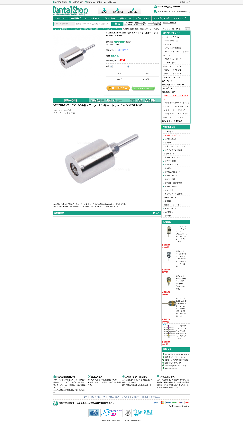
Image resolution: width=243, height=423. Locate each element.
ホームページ (61, 18)
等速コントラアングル (172, 70)
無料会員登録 (118, 12)
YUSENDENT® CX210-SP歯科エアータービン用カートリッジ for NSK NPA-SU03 (87, 206)
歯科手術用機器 (171, 161)
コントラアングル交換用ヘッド (176, 106)
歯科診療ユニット (171, 165)
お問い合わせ (133, 12)
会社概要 (144, 397)
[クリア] (156, 213)
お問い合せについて (97, 397)
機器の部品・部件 (86, 29)
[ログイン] (105, 9)
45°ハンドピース (170, 55)
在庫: (108, 56)
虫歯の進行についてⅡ (173, 363)
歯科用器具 (169, 212)
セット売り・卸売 (161, 18)
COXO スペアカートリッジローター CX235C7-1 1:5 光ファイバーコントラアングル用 (181, 233)
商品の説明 (70, 100)
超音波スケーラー (169, 23)
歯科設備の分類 (171, 368)
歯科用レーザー (170, 197)
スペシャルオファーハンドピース (177, 52)
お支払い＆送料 (142, 18)
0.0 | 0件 (129, 42)
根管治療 (168, 143)
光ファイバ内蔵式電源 (172, 48)
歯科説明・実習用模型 (173, 183)
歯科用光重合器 (171, 139)
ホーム (56, 29)
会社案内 (95, 18)
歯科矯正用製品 (171, 187)
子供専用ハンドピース (172, 59)
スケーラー (169, 132)
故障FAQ (135, 397)
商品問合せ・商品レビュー (106, 100)
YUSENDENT (123, 50)
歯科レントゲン (171, 176)
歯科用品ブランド (79, 18)
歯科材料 (168, 216)
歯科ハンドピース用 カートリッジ (108, 29)
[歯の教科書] (144, 416)
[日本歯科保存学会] (94, 416)
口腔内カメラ (169, 154)
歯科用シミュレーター (172, 205)
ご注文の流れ (109, 18)
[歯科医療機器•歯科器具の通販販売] (70, 15)
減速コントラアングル (172, 74)
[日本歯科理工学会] (128, 416)
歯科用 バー (169, 168)
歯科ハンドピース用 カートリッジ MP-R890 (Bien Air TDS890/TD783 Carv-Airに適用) (181, 258)
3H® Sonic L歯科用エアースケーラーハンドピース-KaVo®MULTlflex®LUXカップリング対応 (91, 204)
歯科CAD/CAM (170, 208)
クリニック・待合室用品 (174, 194)
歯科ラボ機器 (170, 179)
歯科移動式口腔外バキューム (135, 25)
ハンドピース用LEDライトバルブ (177, 103)
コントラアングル (154, 23)
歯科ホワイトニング (172, 157)
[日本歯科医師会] (111, 416)
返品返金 (125, 397)
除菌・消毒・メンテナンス (175, 146)
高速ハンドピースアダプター (175, 117)
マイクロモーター (154, 25)
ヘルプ (84, 397)
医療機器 (168, 201)
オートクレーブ (140, 23)
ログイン (104, 12)
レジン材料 (169, 190)
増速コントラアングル (172, 66)
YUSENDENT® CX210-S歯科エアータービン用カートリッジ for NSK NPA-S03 (151, 29)
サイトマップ (180, 18)
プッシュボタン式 (171, 41)
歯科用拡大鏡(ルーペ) (173, 172)
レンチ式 (167, 44)
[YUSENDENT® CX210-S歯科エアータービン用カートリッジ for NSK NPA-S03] (77, 55)
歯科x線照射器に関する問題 (175, 366)
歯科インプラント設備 (173, 150)
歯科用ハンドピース (69, 29)
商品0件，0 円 (185, 2)
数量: (108, 66)
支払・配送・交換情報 (142, 100)
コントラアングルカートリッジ (176, 114)
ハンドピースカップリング (174, 110)
